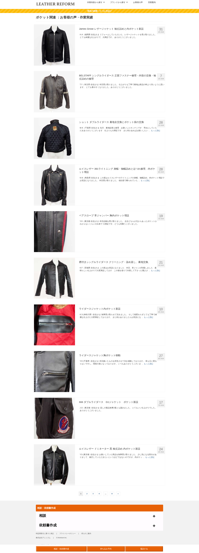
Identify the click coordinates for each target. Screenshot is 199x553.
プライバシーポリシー (67, 533)
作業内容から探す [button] (94, 2)
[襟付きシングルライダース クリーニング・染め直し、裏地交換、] (54, 278)
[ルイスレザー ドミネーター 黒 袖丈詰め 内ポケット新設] (54, 464)
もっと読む (155, 130)
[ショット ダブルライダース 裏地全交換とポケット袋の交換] (54, 138)
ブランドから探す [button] (117, 2)
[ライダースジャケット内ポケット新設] (54, 324)
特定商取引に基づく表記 (45, 533)
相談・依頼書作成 (61, 549)
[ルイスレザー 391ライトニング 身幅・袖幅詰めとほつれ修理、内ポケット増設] (54, 184)
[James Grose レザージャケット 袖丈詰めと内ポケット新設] (54, 45)
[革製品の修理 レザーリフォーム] (56, 4)
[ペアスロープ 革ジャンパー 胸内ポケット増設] (54, 231)
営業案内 (152, 2)
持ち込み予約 (106, 549)
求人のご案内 (86, 533)
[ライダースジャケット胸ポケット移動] (54, 371)
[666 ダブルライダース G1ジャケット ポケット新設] (54, 418)
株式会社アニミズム (43, 538)
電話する (144, 549)
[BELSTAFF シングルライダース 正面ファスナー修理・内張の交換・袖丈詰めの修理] (54, 91)
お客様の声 (138, 2)
